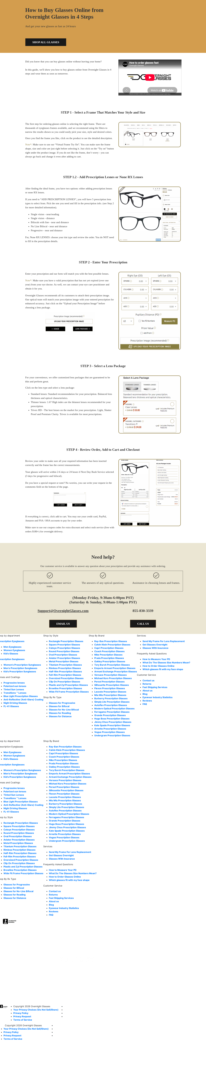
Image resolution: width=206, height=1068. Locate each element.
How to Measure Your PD (156, 659)
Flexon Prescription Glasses (109, 688)
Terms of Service (22, 1019)
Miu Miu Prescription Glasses (110, 695)
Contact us (148, 680)
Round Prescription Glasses (64, 651)
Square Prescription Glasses (64, 644)
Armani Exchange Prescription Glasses (115, 671)
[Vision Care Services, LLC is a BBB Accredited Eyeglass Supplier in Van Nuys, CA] (10, 922)
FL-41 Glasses (11, 706)
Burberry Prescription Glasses (111, 698)
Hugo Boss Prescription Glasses (111, 718)
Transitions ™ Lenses (15, 692)
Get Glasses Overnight (155, 644)
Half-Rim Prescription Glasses (65, 671)
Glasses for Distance (60, 716)
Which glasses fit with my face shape (163, 669)
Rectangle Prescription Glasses (66, 641)
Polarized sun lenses (15, 686)
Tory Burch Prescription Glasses (112, 664)
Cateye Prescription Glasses (64, 648)
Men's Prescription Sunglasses (20, 668)
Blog (145, 694)
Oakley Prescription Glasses (109, 661)
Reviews (147, 700)
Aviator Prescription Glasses (64, 658)
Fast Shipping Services (155, 687)
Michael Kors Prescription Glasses (113, 678)
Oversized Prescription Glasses (66, 678)
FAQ (145, 704)
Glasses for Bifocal (59, 706)
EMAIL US (63, 623)
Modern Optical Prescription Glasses (114, 708)
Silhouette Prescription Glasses (111, 685)
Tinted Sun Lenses (14, 689)
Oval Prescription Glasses (63, 654)
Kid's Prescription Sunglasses (20, 671)
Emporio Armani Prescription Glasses (114, 668)
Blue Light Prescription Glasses (21, 696)
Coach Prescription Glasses (109, 651)
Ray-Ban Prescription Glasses (110, 641)
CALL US (143, 623)
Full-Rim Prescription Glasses (65, 674)
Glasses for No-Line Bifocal (64, 709)
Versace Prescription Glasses (110, 674)
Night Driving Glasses (15, 702)
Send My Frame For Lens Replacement (164, 641)
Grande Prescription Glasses (110, 715)
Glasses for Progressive (62, 702)
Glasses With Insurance (155, 648)
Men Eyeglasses (12, 646)
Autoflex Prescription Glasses (110, 705)
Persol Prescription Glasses (109, 681)
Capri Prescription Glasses (108, 648)
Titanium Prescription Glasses (65, 664)
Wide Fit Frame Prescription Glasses (69, 691)
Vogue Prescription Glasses (109, 732)
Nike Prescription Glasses (108, 654)
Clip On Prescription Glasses (64, 681)
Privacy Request (22, 1016)
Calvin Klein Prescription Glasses (112, 644)
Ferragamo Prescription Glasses (111, 711)
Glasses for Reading (60, 713)
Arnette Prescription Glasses (110, 728)
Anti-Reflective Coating (23, 699)
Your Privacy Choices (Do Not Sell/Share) (35, 1009)
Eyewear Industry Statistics (158, 697)
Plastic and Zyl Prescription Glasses (68, 685)
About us (147, 690)
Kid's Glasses (11, 653)
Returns (147, 683)
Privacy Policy (20, 1013)
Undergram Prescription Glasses (112, 735)
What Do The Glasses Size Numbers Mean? (166, 662)
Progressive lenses (14, 682)
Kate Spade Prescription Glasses (112, 725)
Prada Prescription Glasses (109, 658)
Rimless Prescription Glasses (65, 668)
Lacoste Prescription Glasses (110, 691)
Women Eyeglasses (14, 650)
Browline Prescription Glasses (65, 688)
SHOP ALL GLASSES (45, 42)
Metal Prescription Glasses (63, 661)
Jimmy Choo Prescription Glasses (112, 722)
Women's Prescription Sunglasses (22, 664)
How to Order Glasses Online (158, 665)
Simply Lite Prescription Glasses (111, 701)
